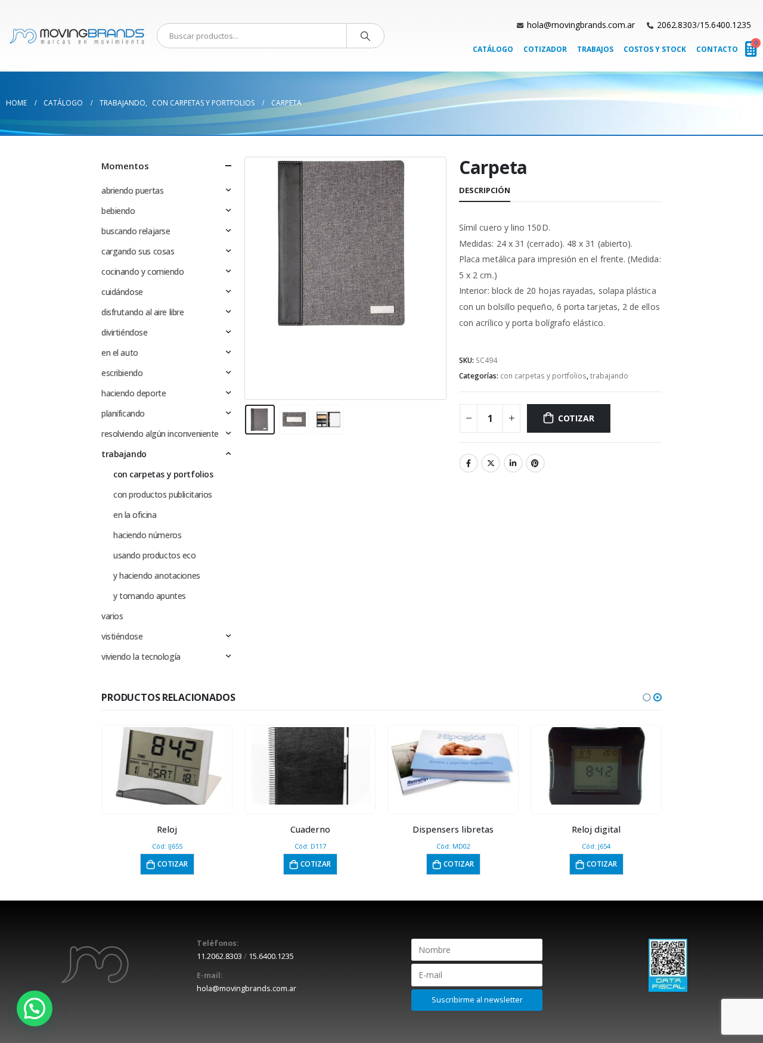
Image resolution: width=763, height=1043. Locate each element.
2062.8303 (677, 24)
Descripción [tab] (484, 190)
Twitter (490, 463)
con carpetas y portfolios (543, 376)
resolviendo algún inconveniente (160, 433)
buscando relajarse (135, 231)
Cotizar (576, 418)
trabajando (609, 376)
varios (112, 616)
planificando (123, 413)
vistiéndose (121, 636)
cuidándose (122, 291)
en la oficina (135, 514)
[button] (646, 697)
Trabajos (595, 49)
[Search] (365, 36)
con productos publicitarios (162, 494)
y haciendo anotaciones (156, 575)
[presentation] (247, 278)
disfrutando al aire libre (142, 312)
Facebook (468, 463)
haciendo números (147, 535)
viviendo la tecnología (141, 656)
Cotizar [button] (172, 864)
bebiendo (118, 210)
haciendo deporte (133, 393)
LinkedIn (513, 463)
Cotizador (545, 49)
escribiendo (121, 372)
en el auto (119, 352)
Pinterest (535, 463)
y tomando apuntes (149, 595)
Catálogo (493, 49)
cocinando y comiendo (142, 271)
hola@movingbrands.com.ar (581, 24)
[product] (167, 766)
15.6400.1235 (725, 24)
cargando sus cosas (137, 251)
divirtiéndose (124, 332)
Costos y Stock (655, 49)
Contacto (717, 49)
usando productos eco (154, 555)
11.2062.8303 (219, 956)
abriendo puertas (132, 190)
